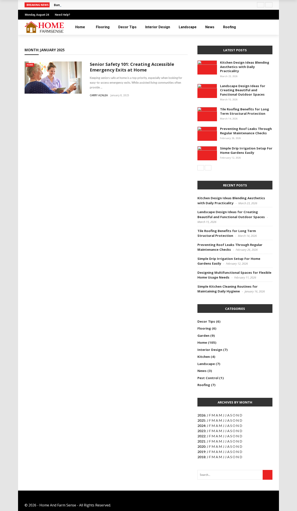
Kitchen (203, 356)
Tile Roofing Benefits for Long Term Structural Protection (244, 111)
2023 (201, 431)
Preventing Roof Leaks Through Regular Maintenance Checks (246, 130)
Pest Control (207, 378)
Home (80, 27)
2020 (201, 446)
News (209, 27)
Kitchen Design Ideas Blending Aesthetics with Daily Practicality (244, 66)
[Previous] (200, 167)
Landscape (188, 27)
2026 (201, 415)
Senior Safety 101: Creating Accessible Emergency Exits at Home (132, 67)
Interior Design (157, 27)
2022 (201, 436)
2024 (201, 425)
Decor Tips (127, 27)
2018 (201, 457)
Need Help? (62, 14)
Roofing (229, 27)
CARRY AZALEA (99, 95)
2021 (201, 441)
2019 (201, 452)
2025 (201, 420)
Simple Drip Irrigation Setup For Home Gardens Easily (246, 150)
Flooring (103, 27)
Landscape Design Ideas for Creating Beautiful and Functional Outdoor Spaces (242, 90)
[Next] (208, 167)
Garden (203, 335)
